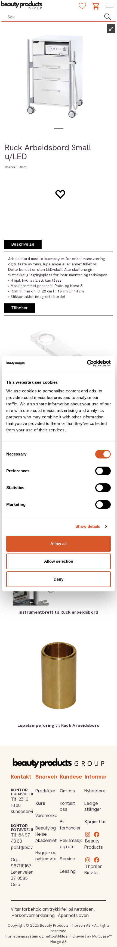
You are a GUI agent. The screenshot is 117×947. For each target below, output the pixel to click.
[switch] (103, 471)
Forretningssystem (21, 936)
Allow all (58, 543)
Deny (58, 579)
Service (67, 859)
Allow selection (58, 561)
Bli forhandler (70, 825)
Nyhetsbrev (96, 791)
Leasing (68, 871)
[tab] (23, 244)
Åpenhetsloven (73, 915)
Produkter (45, 791)
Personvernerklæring (33, 915)
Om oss (67, 791)
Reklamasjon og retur (72, 843)
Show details (87, 526)
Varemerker (47, 815)
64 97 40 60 (20, 838)
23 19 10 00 (20, 802)
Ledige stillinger (92, 806)
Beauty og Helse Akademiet (46, 834)
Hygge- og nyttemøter (46, 856)
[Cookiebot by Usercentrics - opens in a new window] (87, 363)
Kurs (40, 803)
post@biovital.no (28, 847)
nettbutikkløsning (60, 936)
